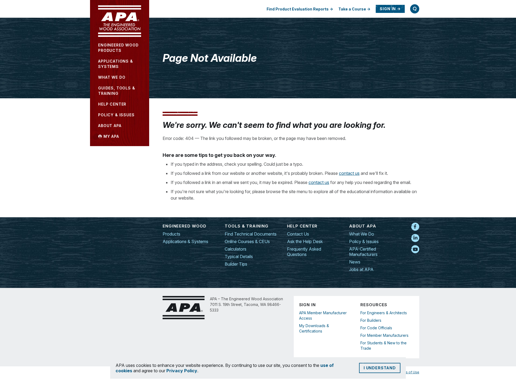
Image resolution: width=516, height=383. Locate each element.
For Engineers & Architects (383, 312)
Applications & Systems (185, 241)
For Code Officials (376, 328)
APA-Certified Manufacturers (363, 251)
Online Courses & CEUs (247, 241)
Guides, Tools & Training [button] (116, 91)
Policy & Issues (364, 241)
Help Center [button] (112, 104)
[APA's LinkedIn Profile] (415, 238)
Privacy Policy (181, 370)
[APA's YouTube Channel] (415, 249)
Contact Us (298, 234)
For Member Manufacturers (384, 335)
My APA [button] (110, 136)
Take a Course (352, 9)
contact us (349, 173)
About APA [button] (109, 125)
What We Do (361, 234)
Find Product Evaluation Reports (298, 9)
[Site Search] (414, 8)
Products (171, 234)
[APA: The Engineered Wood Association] (119, 21)
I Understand (380, 368)
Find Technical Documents (251, 234)
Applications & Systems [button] (115, 64)
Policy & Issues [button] (116, 115)
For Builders (370, 320)
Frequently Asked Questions (304, 251)
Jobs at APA (361, 269)
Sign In (388, 8)
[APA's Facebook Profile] (415, 227)
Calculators (235, 249)
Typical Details (239, 256)
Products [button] (118, 48)
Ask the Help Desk (305, 241)
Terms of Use (408, 372)
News (354, 262)
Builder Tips (236, 264)
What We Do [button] (111, 77)
